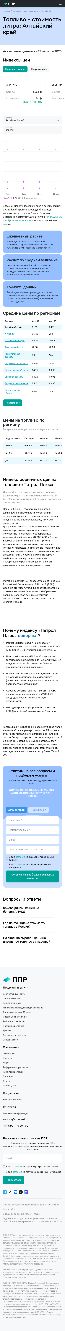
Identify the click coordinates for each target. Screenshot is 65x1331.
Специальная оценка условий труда (21, 1214)
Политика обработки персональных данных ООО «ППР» (31, 1204)
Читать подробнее (35, 1264)
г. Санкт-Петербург (14, 340)
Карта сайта (9, 1209)
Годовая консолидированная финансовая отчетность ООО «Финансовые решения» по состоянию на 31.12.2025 (32, 1220)
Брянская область (14, 376)
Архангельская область (12, 355)
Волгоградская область (12, 391)
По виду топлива (15, 69)
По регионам (39, 69)
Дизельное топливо (19, 220)
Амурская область (14, 347)
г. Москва (10, 334)
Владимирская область (16, 383)
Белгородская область (16, 370)
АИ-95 (58, 216)
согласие (21, 857)
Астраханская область (16, 363)
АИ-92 (49, 216)
